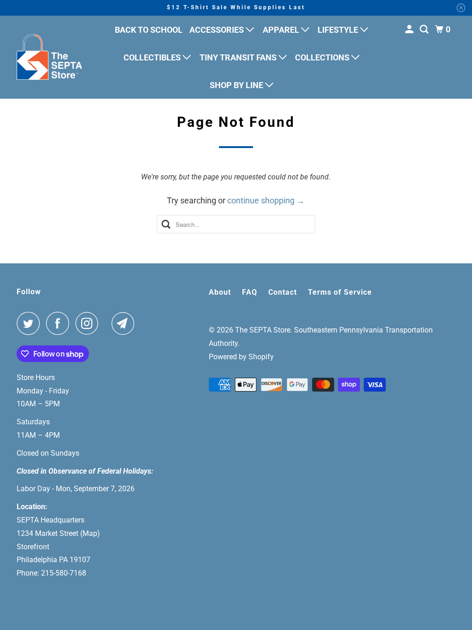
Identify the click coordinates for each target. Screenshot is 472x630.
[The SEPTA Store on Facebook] (60, 323)
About (220, 292)
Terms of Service (340, 292)
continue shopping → (266, 200)
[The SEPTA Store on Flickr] (107, 323)
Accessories (217, 30)
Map (90, 533)
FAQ (249, 292)
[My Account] (410, 29)
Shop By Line (237, 85)
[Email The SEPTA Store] (125, 323)
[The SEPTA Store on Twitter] (30, 323)
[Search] (425, 29)
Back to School (149, 30)
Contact (282, 292)
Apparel (282, 30)
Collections (323, 57)
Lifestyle (339, 30)
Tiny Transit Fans (239, 57)
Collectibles (153, 57)
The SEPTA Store (262, 330)
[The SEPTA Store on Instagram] (89, 323)
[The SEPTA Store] (49, 57)
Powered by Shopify (241, 356)
